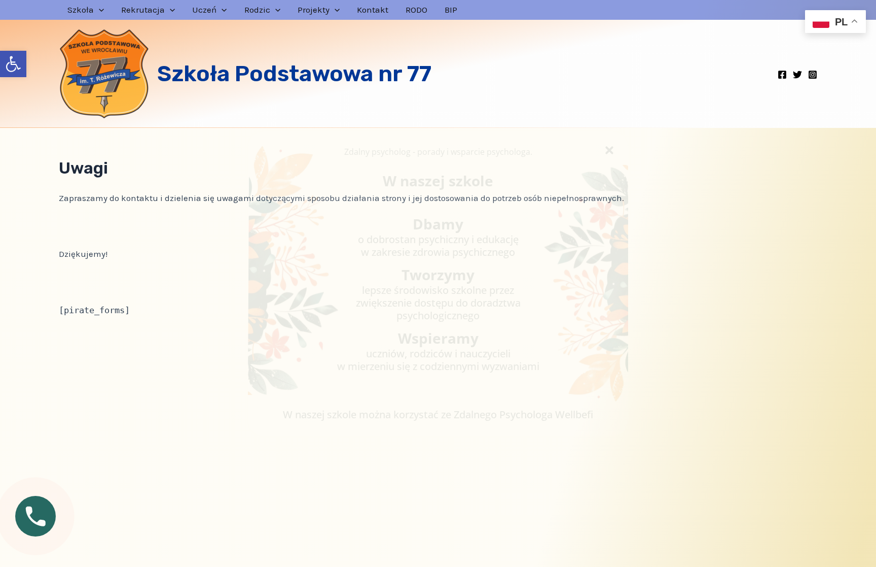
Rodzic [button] (257, 10)
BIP (451, 10)
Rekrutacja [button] (143, 10)
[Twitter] (797, 74)
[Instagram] (812, 74)
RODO (416, 10)
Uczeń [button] (204, 10)
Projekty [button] (314, 10)
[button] (13, 64)
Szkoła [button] (80, 10)
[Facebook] (782, 74)
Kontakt (372, 10)
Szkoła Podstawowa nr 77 (294, 73)
